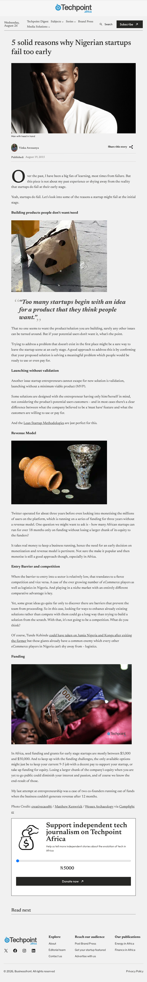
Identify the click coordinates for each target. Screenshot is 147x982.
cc (12, 812)
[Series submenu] (75, 22)
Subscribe (126, 24)
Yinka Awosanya (29, 148)
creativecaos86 (41, 806)
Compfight (127, 806)
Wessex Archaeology (99, 806)
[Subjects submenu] (63, 22)
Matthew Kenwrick (68, 806)
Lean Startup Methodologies (44, 423)
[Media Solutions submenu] (49, 27)
